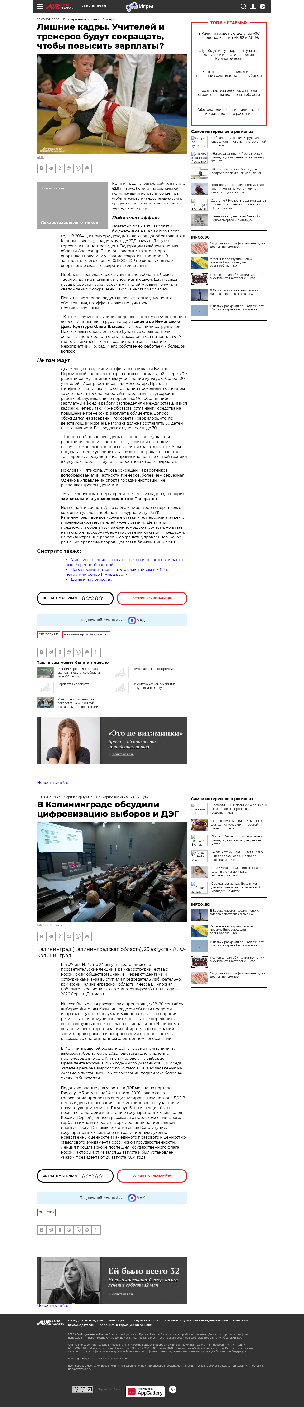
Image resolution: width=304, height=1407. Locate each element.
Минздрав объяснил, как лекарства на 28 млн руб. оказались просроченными (77, 703)
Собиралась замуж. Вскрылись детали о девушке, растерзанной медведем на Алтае (235, 887)
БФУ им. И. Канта (49, 925)
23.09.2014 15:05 (48, 19)
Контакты (240, 1320)
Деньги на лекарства (91, 579)
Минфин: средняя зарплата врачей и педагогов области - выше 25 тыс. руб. (79, 672)
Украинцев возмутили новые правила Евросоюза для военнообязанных (231, 262)
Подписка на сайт (146, 1320)
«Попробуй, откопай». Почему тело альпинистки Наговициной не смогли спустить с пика (237, 188)
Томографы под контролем (153, 669)
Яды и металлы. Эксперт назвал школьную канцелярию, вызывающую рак (234, 871)
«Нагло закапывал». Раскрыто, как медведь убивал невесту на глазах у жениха (238, 157)
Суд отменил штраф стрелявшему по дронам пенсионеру (237, 245)
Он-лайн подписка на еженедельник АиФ (196, 1320)
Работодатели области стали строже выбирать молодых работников (229, 112)
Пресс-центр (118, 1320)
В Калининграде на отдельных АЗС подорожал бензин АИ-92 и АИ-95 (229, 36)
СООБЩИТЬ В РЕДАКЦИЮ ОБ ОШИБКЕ (126, 1325)
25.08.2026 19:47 (48, 797)
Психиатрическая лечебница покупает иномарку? (154, 686)
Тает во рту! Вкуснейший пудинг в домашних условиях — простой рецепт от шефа (236, 824)
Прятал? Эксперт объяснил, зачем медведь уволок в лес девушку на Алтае (236, 840)
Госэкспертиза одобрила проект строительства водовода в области (229, 93)
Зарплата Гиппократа (73, 684)
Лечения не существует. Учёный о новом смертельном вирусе (236, 218)
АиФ (40, 157)
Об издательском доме (86, 1320)
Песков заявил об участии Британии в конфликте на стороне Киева (237, 276)
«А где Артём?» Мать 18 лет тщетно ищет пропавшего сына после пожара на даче (237, 855)
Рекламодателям (81, 1325)
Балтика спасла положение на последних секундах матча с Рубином (229, 74)
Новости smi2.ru (53, 782)
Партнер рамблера (109, 1389)
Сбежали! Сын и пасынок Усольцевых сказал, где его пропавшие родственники (239, 808)
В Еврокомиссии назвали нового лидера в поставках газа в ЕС (234, 292)
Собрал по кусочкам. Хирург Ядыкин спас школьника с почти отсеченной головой (238, 141)
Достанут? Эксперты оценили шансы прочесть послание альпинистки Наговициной (238, 204)
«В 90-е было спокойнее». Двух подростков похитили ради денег (236, 171)
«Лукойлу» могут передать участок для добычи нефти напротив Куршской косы (229, 55)
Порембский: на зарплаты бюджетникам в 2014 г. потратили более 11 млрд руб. (117, 572)
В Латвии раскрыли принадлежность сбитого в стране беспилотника (237, 308)
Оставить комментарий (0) (152, 598)
